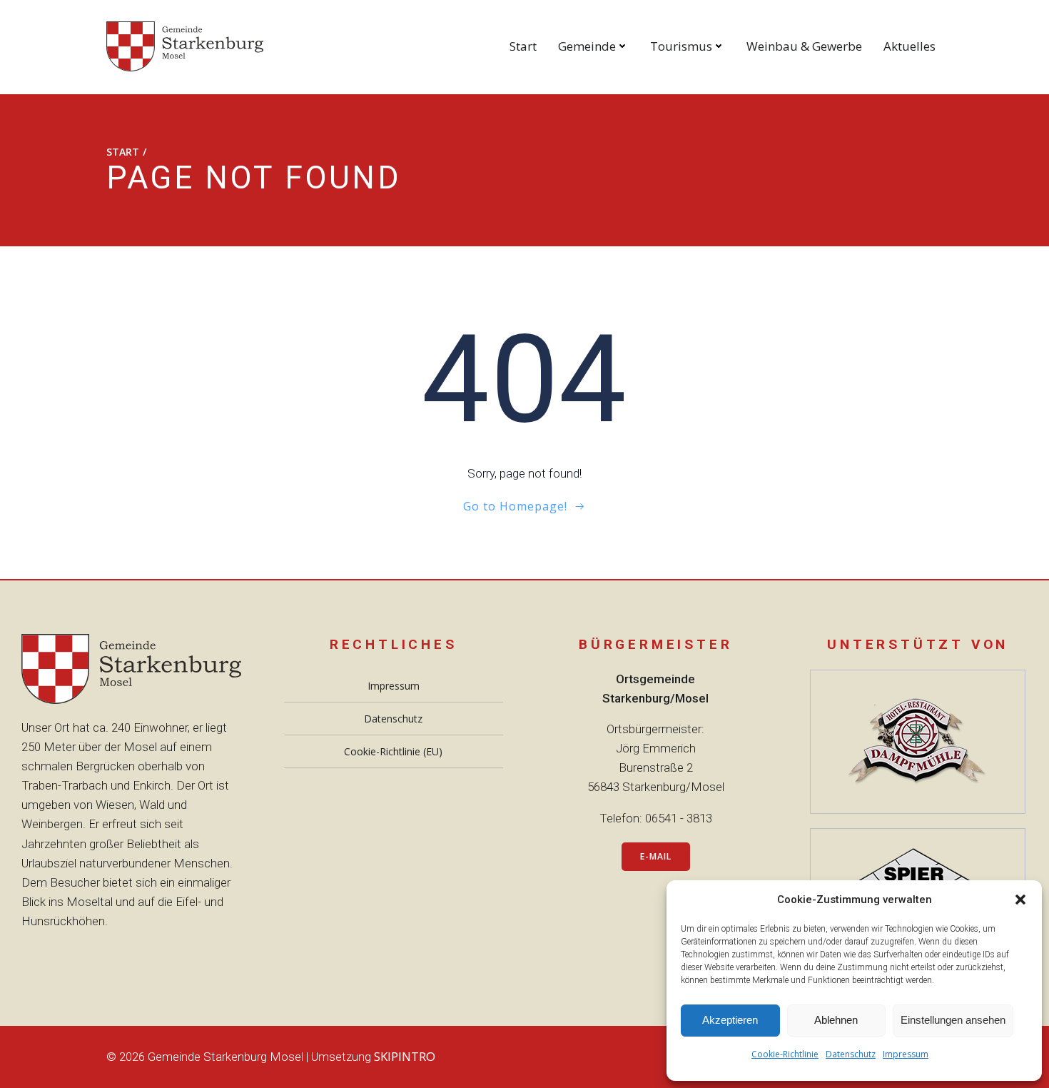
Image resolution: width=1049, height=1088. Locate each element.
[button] (1020, 899)
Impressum (905, 1054)
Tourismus (681, 46)
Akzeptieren (730, 1020)
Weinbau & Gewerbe (804, 46)
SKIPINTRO (404, 1056)
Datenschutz (851, 1054)
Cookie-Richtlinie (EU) (393, 751)
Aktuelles (909, 46)
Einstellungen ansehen (953, 1020)
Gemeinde (587, 46)
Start (523, 46)
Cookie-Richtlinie (785, 1054)
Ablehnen (836, 1020)
